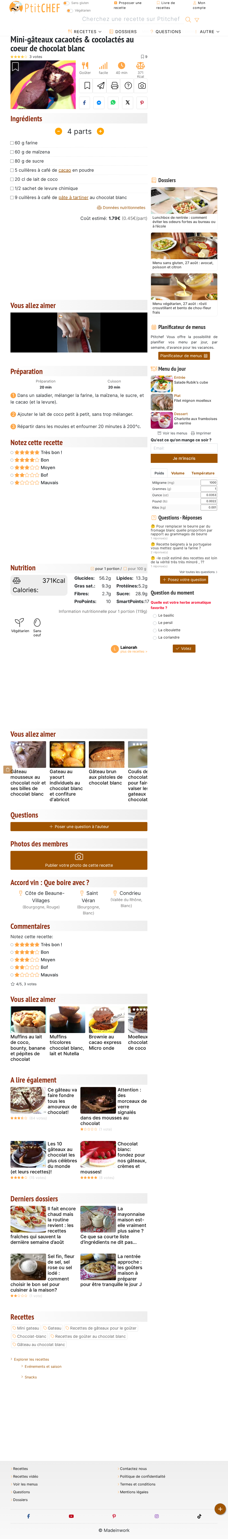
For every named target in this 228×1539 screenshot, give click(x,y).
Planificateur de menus (181, 355)
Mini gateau (28, 1328)
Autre (206, 31)
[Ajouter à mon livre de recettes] (86, 85)
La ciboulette (169, 630)
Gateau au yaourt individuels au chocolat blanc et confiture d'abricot (66, 785)
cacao (65, 170)
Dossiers (125, 31)
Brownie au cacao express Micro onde (105, 1042)
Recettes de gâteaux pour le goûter (103, 1328)
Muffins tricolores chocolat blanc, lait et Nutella (67, 1045)
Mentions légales (134, 1492)
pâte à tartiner (73, 197)
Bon (44, 460)
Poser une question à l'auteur (81, 826)
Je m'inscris (184, 458)
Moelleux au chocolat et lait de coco (144, 1042)
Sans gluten (80, 3)
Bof (44, 475)
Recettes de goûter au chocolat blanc (90, 1336)
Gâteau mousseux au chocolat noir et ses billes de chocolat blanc (28, 783)
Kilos (159, 507)
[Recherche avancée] (197, 20)
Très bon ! (51, 452)
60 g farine (26, 142)
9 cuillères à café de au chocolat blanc (71, 197)
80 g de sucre (29, 161)
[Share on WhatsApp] (113, 103)
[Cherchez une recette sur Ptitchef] (188, 19)
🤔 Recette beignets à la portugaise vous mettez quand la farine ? (181, 546)
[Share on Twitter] (127, 103)
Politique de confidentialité (142, 1476)
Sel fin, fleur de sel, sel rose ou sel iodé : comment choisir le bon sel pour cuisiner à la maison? (42, 1273)
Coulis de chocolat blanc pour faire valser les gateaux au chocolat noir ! (144, 785)
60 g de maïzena (32, 152)
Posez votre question (186, 579)
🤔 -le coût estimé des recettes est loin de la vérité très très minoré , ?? (184, 560)
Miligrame (163, 482)
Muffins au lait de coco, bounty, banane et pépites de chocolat (27, 1048)
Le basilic (166, 615)
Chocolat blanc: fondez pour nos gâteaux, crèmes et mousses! (113, 1158)
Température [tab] (203, 473)
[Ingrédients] (7, 769)
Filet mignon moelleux (192, 400)
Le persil (165, 622)
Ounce (160, 495)
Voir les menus (174, 433)
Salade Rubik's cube (191, 382)
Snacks (31, 1377)
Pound (159, 501)
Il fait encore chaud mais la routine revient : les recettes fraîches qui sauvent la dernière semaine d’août (43, 1225)
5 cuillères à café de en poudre (54, 170)
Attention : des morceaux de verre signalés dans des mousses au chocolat (113, 1106)
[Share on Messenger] (98, 103)
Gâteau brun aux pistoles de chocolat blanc (105, 777)
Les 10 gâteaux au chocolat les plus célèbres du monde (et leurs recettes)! (43, 1158)
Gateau (54, 1328)
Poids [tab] (159, 473)
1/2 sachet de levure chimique (46, 188)
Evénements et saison (43, 1366)
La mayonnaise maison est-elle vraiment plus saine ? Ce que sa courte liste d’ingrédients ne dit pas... (113, 1225)
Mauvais (49, 482)
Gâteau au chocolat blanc (41, 1344)
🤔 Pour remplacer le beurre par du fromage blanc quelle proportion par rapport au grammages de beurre (181, 530)
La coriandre (168, 637)
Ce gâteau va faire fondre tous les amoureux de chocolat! (62, 1101)
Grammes (161, 489)
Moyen (47, 467)
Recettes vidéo (25, 1476)
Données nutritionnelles (123, 207)
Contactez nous (133, 1469)
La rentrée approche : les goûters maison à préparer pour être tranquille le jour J (111, 1270)
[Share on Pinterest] (142, 103)
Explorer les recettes (31, 1359)
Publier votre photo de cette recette (79, 865)
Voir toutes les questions (197, 572)
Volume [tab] (178, 473)
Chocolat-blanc (31, 1336)
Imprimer (203, 433)
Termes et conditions (137, 1484)
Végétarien (83, 10)
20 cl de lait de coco (36, 179)
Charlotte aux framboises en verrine (195, 421)
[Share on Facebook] (84, 103)
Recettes (84, 31)
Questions (167, 31)
